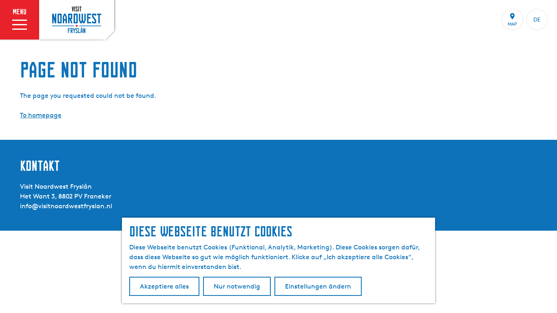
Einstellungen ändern (318, 286)
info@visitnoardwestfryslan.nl (66, 206)
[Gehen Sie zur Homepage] (76, 20)
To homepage (41, 115)
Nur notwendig (237, 286)
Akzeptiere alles (164, 286)
